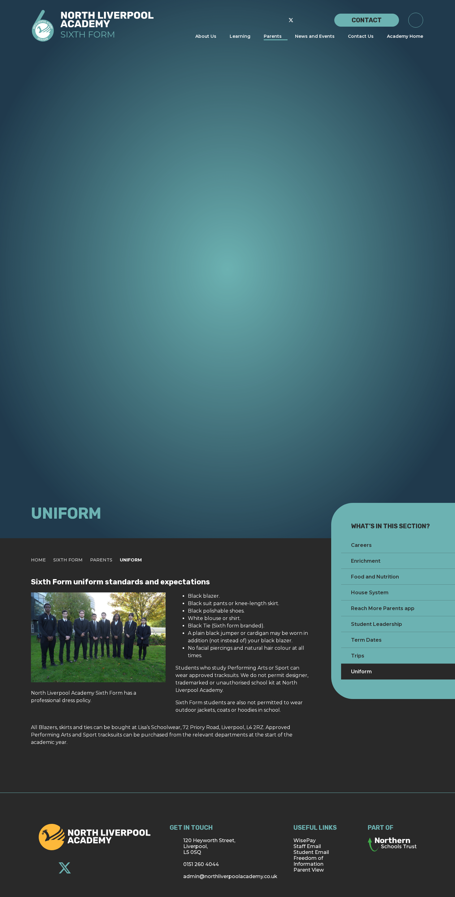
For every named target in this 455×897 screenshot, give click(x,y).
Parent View (308, 870)
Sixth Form (68, 560)
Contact (367, 20)
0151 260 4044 (201, 864)
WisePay (304, 840)
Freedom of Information (308, 861)
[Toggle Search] (415, 20)
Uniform (131, 560)
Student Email (311, 852)
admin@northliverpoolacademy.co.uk (230, 876)
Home (38, 560)
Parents (101, 560)
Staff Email (307, 846)
